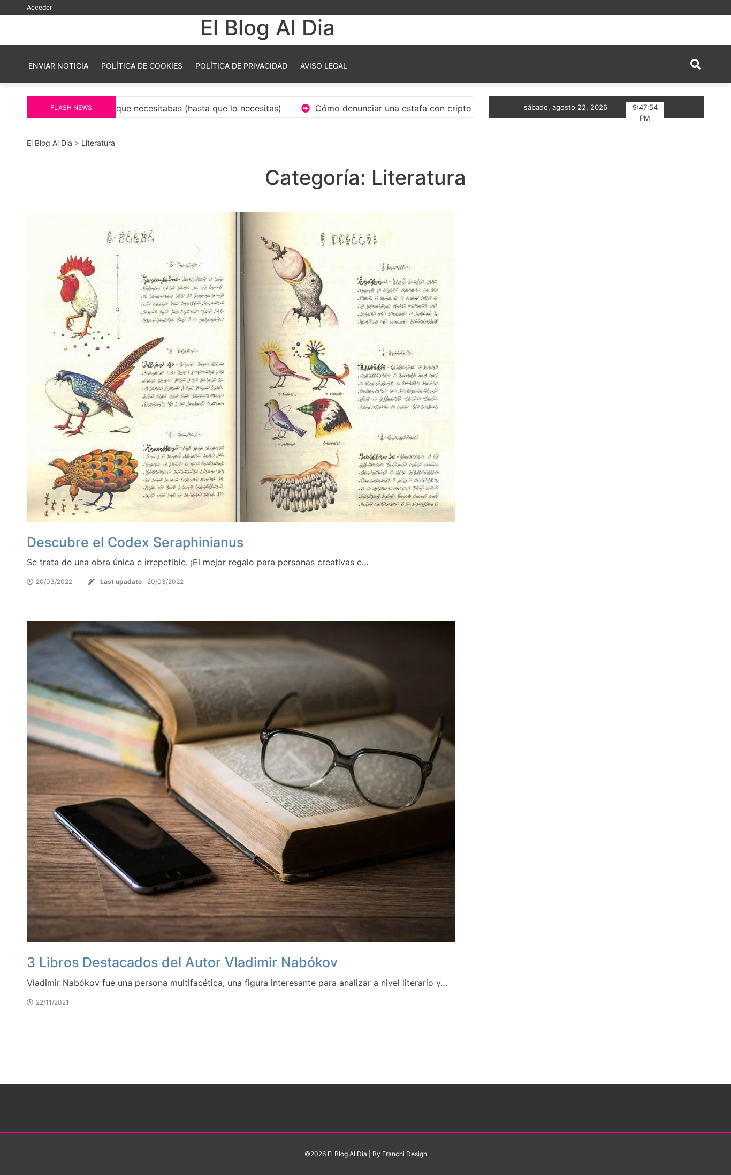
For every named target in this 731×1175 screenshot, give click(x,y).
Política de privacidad (241, 65)
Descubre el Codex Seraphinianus (135, 542)
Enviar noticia (58, 65)
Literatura (98, 142)
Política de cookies (141, 65)
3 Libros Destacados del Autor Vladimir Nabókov (182, 962)
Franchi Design (404, 1154)
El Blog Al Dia (267, 27)
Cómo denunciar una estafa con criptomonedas (281, 108)
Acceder (39, 7)
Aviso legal (323, 65)
